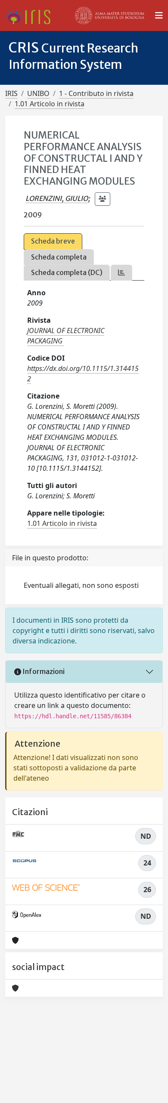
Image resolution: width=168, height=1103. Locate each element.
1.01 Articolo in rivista (49, 103)
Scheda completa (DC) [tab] (67, 272)
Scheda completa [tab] (59, 257)
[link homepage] (31, 15)
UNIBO (38, 93)
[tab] (121, 273)
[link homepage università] (110, 15)
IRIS (11, 93)
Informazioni (43, 671)
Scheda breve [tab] (53, 241)
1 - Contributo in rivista (96, 93)
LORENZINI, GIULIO (56, 198)
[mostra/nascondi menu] (159, 15)
